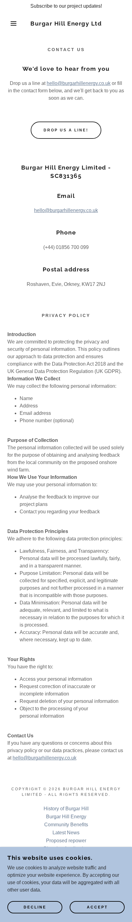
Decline (35, 907)
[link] (66, 23)
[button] (10, 23)
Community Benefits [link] (66, 824)
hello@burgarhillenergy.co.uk (79, 83)
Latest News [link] (66, 832)
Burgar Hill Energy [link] (66, 816)
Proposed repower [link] (66, 840)
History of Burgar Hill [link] (66, 808)
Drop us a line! (66, 130)
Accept (97, 907)
